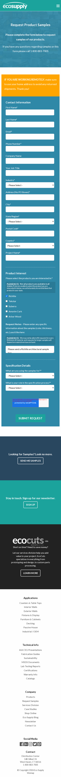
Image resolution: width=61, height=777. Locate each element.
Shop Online (30, 713)
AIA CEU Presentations (30, 650)
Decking (30, 623)
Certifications (30, 670)
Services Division (30, 705)
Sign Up (30, 504)
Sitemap (30, 773)
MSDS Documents (30, 662)
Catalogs (30, 678)
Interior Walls (30, 607)
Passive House (30, 627)
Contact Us (30, 725)
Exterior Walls (30, 611)
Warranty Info (30, 674)
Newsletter (30, 721)
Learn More (30, 573)
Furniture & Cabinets (30, 619)
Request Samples (30, 701)
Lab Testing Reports (30, 666)
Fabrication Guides (30, 654)
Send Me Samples (30, 460)
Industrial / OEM (30, 631)
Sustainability (30, 658)
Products (30, 696)
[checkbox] (30, 307)
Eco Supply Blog (30, 717)
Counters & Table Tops (30, 603)
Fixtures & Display (30, 615)
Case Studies (30, 709)
